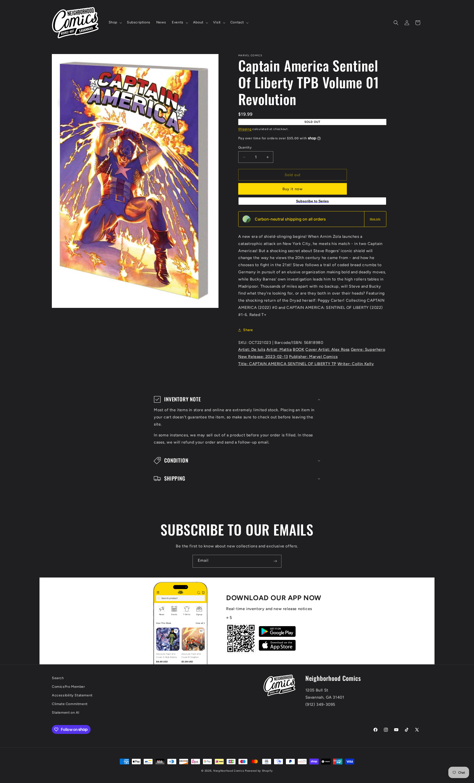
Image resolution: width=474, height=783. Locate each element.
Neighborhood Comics (228, 770)
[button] (115, 22)
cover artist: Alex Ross (327, 349)
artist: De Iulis (251, 349)
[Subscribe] (275, 561)
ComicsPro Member (68, 687)
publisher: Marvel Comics (313, 356)
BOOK (298, 349)
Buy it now (292, 189)
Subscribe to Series (312, 201)
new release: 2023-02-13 (263, 356)
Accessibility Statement (72, 695)
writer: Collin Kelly (355, 363)
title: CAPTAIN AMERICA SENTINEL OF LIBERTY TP (287, 363)
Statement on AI (65, 712)
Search (58, 678)
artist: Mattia (279, 349)
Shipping (245, 129)
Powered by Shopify (259, 770)
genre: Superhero (368, 349)
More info (375, 219)
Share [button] (248, 330)
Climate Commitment (70, 704)
